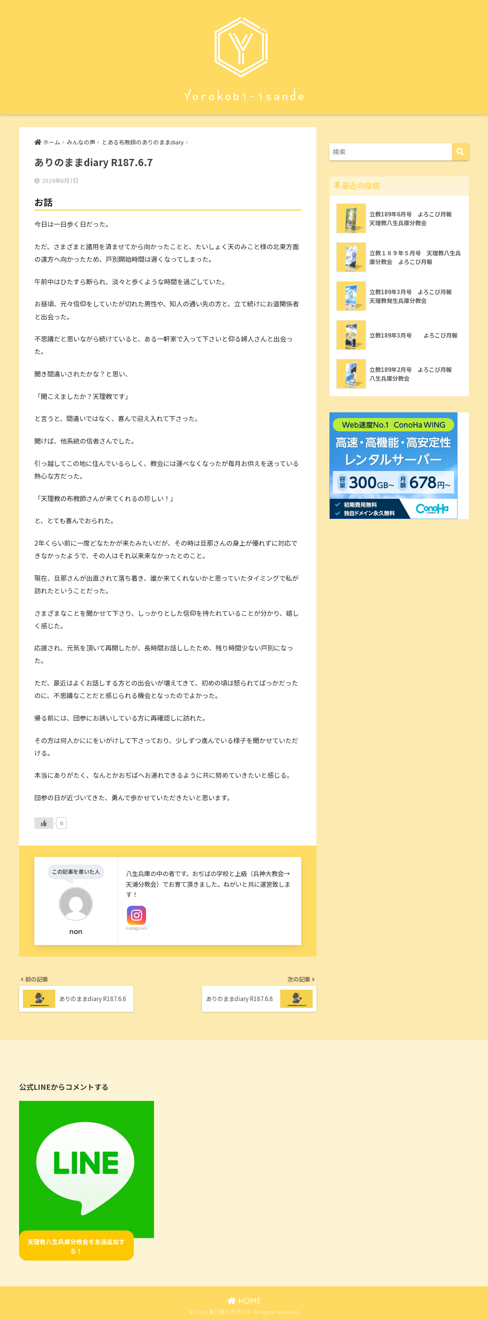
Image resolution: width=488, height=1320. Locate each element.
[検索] (460, 151)
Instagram (136, 928)
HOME (248, 1301)
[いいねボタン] (43, 823)
